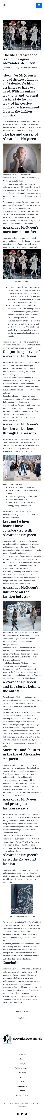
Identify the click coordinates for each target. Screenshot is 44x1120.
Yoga (22, 1077)
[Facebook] (18, 1114)
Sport (22, 1059)
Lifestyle (22, 1064)
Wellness (22, 1073)
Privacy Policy (22, 1095)
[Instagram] (26, 1114)
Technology (22, 1086)
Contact (22, 1091)
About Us (22, 1054)
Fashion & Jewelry (11, 68)
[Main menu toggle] (39, 5)
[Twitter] (22, 1114)
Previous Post (22, 1011)
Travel (22, 1082)
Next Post (22, 1018)
